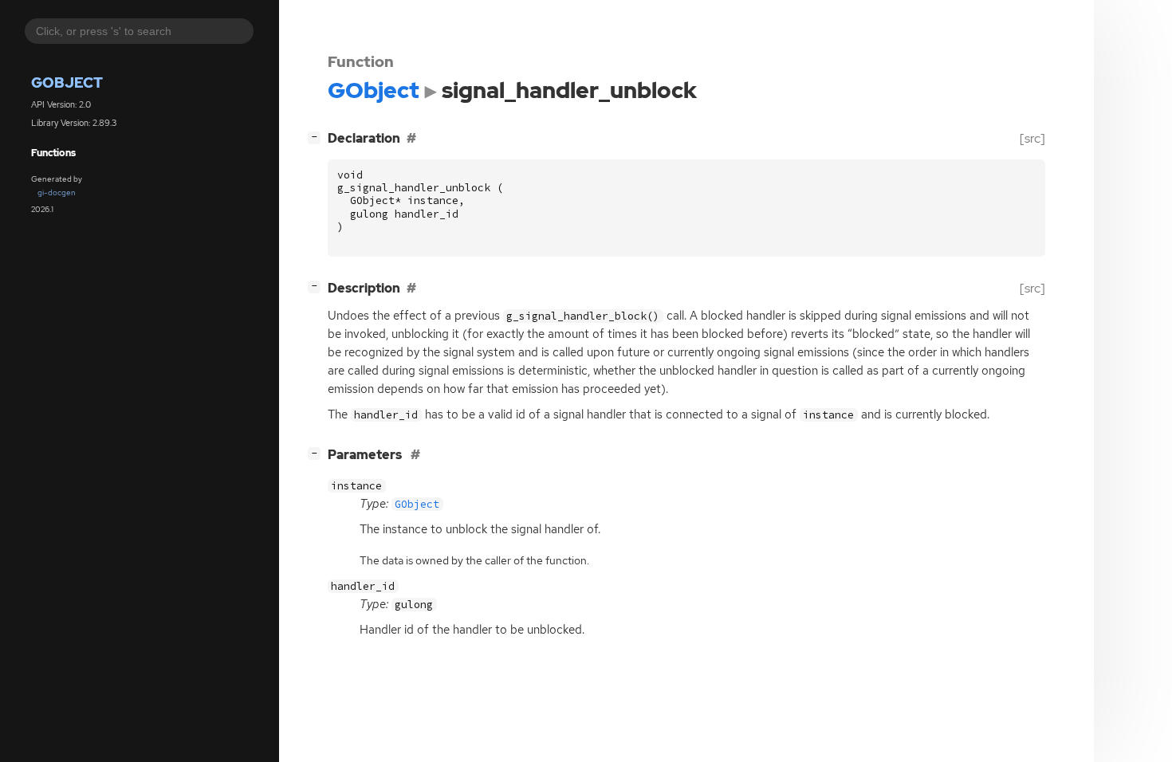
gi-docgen (56, 192)
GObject (67, 82)
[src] (1032, 138)
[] (317, 136)
